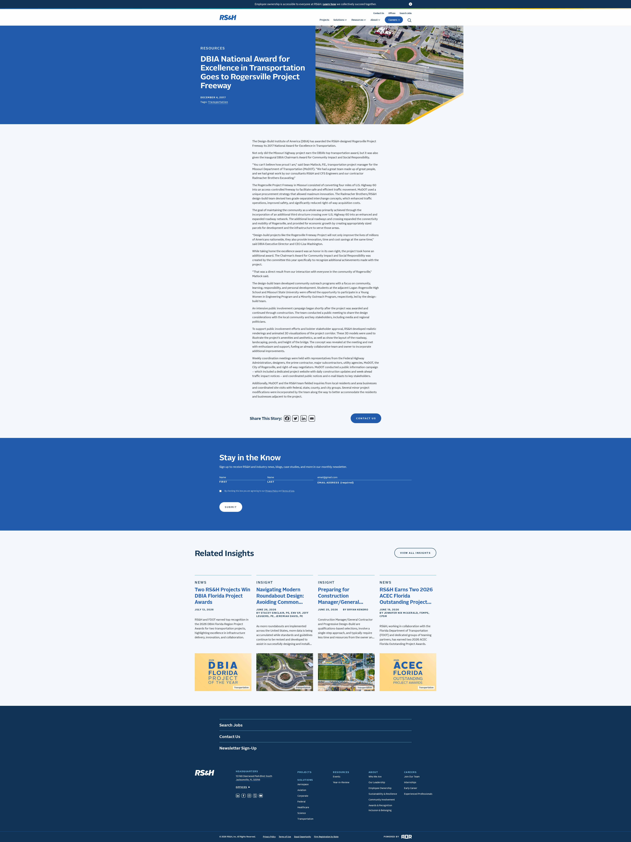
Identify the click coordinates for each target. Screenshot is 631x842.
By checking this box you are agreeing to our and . (259, 491)
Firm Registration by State (326, 836)
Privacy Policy (271, 491)
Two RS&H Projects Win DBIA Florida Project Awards (222, 595)
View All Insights (415, 552)
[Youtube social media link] (261, 796)
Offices (392, 13)
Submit (231, 506)
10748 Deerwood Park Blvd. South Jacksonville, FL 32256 (254, 778)
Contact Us (378, 13)
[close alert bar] (410, 4)
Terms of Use (288, 491)
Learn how (329, 4)
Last (270, 481)
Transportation (218, 102)
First (223, 481)
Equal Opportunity (302, 836)
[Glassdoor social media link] (255, 796)
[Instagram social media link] (249, 796)
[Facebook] (288, 418)
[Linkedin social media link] (238, 796)
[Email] (312, 418)
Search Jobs (406, 13)
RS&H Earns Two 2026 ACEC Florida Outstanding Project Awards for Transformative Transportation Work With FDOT (406, 595)
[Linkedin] (304, 418)
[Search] (409, 20)
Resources (212, 48)
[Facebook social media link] (243, 796)
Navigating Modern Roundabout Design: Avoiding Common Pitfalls (280, 595)
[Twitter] (296, 418)
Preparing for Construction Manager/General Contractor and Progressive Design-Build (341, 595)
